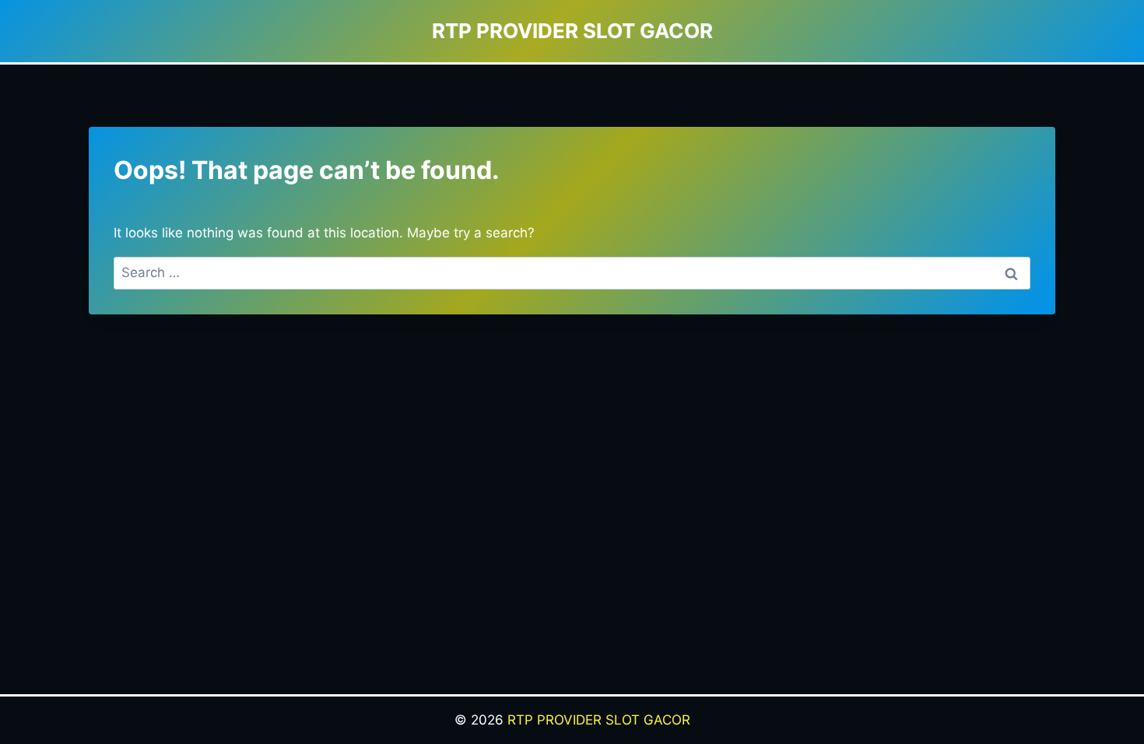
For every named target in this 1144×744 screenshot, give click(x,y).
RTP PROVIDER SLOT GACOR (598, 720)
